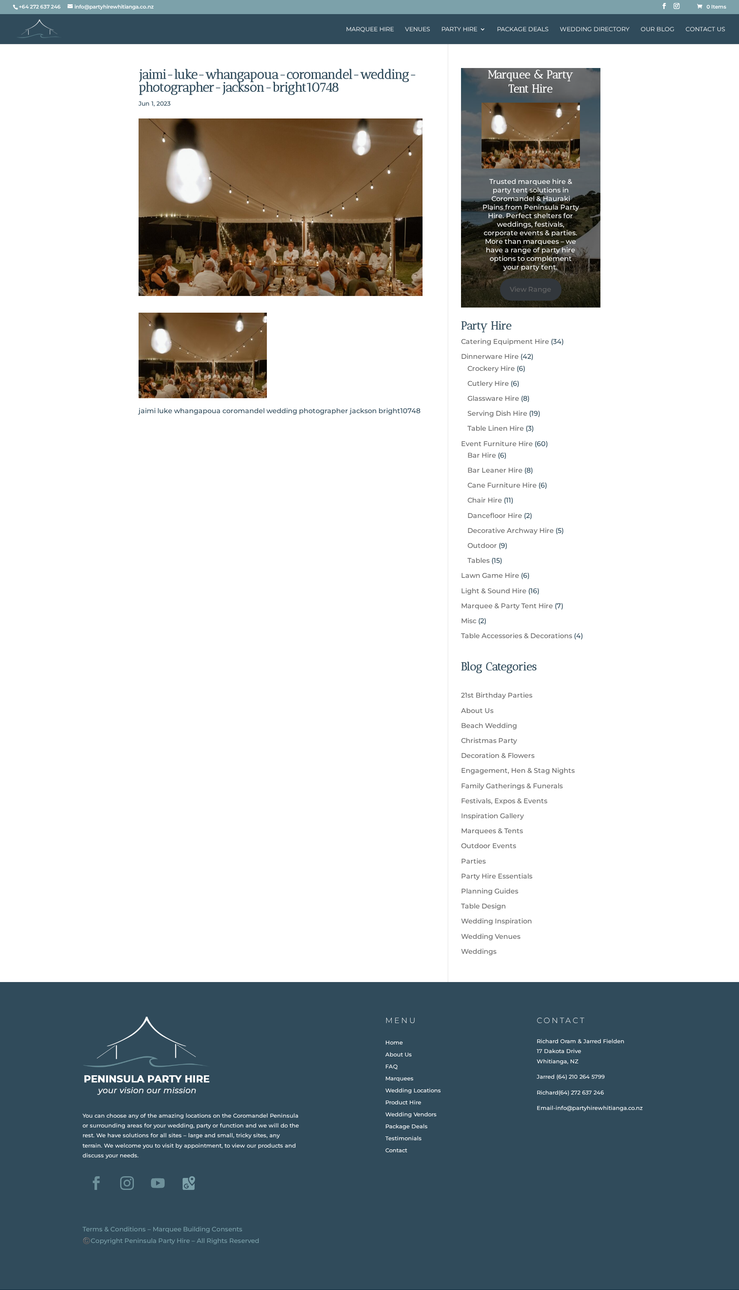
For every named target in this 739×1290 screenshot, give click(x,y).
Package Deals (523, 29)
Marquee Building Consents (197, 1229)
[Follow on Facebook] (96, 1183)
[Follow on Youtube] (157, 1183)
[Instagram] (677, 8)
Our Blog (657, 29)
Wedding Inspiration (496, 921)
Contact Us (705, 29)
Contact (396, 1150)
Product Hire (403, 1102)
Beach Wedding (489, 726)
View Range (530, 289)
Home (394, 1042)
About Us (477, 711)
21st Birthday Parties (496, 695)
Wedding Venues (490, 936)
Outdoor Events (488, 846)
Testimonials (403, 1138)
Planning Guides (489, 891)
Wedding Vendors (411, 1114)
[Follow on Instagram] (127, 1183)
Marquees (399, 1078)
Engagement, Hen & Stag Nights (518, 770)
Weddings (479, 951)
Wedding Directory (595, 29)
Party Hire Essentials (496, 876)
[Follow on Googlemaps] (188, 1183)
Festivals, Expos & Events (504, 801)
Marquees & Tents (492, 831)
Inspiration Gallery (492, 816)
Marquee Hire (370, 29)
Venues (417, 29)
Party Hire (459, 29)
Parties (473, 861)
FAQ (391, 1066)
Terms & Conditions (114, 1229)
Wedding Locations (413, 1090)
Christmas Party (489, 741)
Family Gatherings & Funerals (512, 786)
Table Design (483, 906)
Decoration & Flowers (498, 756)
